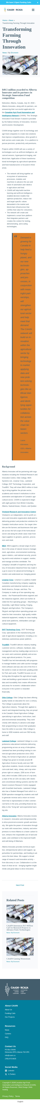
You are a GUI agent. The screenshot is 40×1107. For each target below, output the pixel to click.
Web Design (23, 1087)
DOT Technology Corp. (11, 630)
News (4, 53)
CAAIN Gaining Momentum (18, 959)
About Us (8, 1010)
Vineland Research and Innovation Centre (19, 512)
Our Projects (10, 1017)
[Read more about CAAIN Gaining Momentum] (20, 947)
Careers (8, 1034)
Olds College (7, 698)
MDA (4, 546)
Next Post (20, 885)
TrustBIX (5, 645)
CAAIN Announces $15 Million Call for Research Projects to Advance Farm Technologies (19, 928)
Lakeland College (9, 741)
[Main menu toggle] (33, 10)
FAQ (6, 1037)
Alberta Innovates (9, 816)
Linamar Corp (7, 580)
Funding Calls (10, 1013)
